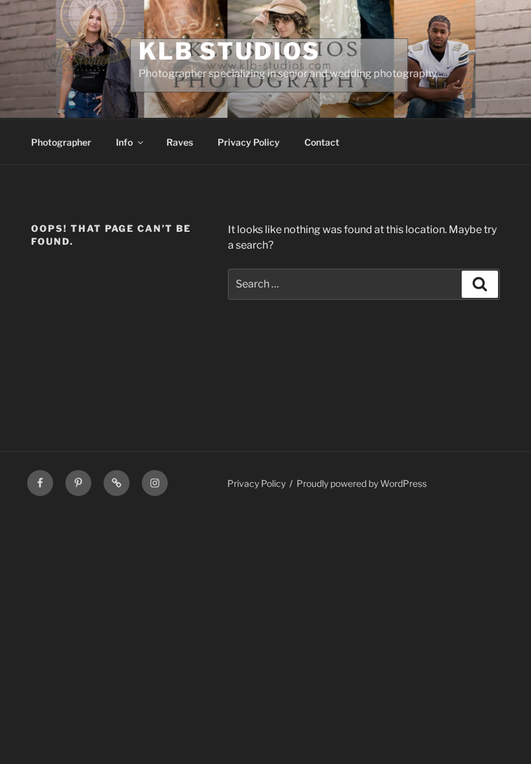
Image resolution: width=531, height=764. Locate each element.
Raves (179, 142)
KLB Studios (230, 51)
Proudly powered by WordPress (362, 483)
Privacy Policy (249, 142)
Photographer (61, 142)
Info (124, 142)
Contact (321, 142)
